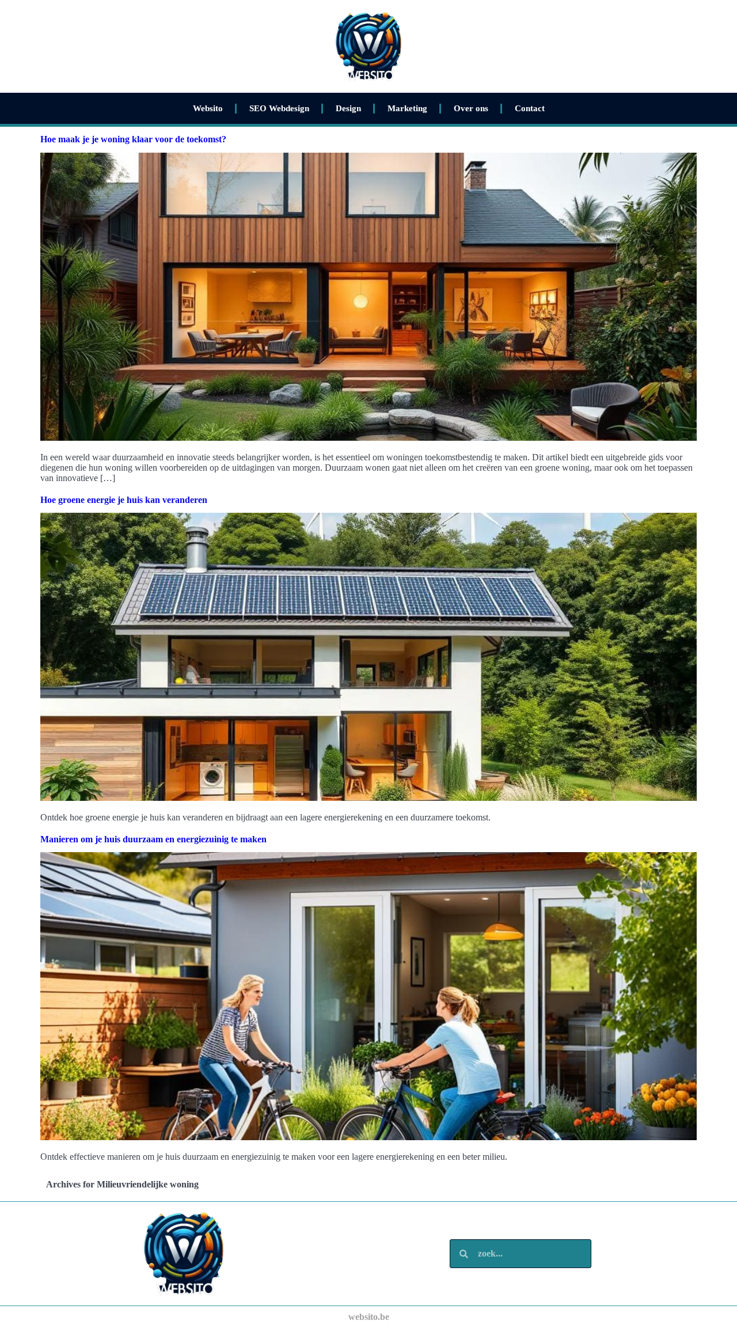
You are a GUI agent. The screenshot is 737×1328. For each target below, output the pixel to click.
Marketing (407, 108)
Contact (530, 108)
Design (348, 108)
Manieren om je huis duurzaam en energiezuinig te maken (153, 839)
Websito (208, 108)
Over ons (471, 108)
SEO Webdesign (279, 108)
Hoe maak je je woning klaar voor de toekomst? (133, 139)
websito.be (368, 1317)
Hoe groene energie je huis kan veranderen (123, 500)
